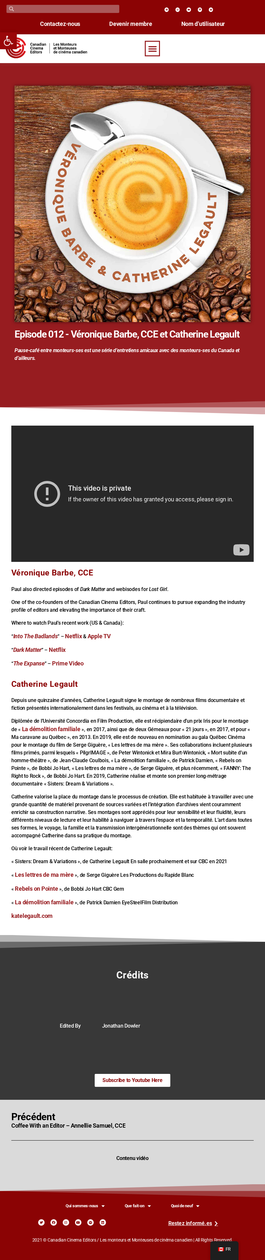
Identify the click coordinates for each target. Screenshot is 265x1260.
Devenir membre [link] (130, 24)
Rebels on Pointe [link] (36, 889)
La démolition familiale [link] (51, 729)
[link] (8, 40)
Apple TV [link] (99, 636)
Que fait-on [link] (134, 1205)
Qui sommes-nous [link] (82, 1205)
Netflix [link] (73, 636)
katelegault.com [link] (32, 916)
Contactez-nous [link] (60, 24)
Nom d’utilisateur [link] (203, 24)
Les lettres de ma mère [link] (44, 875)
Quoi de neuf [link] (182, 1205)
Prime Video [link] (68, 663)
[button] (152, 48)
